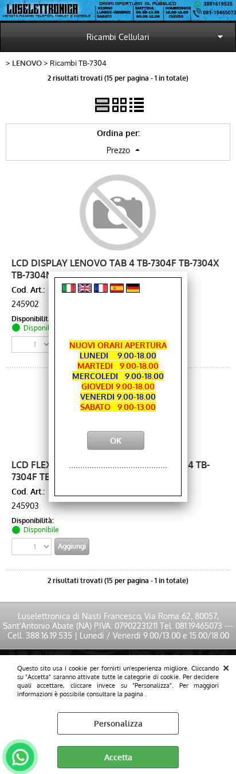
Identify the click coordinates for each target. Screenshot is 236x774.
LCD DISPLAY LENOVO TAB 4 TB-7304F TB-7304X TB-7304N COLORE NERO (115, 269)
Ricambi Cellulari (118, 37)
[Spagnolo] (117, 289)
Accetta (118, 757)
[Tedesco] (133, 289)
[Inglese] (85, 289)
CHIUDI (226, 666)
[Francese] (101, 289)
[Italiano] (69, 289)
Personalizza (118, 723)
